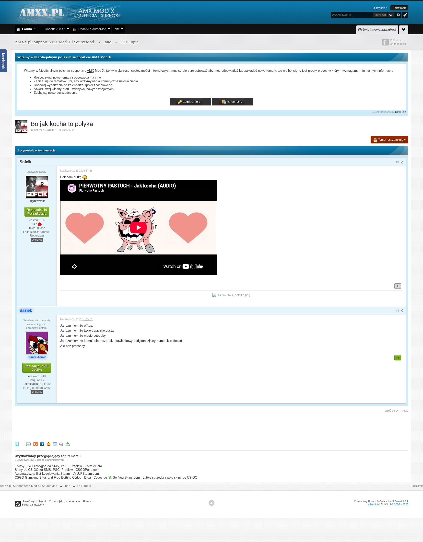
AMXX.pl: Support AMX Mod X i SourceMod (28, 486)
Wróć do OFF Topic (396, 410)
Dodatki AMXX (54, 29)
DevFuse (400, 111)
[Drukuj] (61, 444)
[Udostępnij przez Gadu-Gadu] (48, 444)
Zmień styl (29, 501)
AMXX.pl (386, 504)
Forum (26, 29)
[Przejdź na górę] (211, 503)
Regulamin (417, 485)
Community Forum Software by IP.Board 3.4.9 (381, 501)
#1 (398, 162)
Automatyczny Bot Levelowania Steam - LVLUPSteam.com (57, 473)
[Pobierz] (68, 444)
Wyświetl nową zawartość (377, 29)
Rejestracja (399, 7)
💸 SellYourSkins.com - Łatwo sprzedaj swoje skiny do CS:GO (152, 477)
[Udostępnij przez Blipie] (35, 444)
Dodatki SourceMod (91, 29)
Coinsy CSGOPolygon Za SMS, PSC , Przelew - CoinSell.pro (58, 466)
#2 (398, 310)
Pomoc (87, 501)
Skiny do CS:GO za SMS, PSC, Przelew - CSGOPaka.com (57, 470)
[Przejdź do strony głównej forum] (69, 12)
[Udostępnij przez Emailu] (55, 444)
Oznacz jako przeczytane (64, 501)
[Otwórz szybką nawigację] (403, 29)
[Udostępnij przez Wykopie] (28, 444)
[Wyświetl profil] (36, 186)
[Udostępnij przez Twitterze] (17, 444)
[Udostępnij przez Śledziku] (42, 444)
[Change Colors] (404, 14)
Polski (42, 501)
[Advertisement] (104, 426)
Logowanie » (380, 7)
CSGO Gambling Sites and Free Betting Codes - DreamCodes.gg (61, 477)
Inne (117, 29)
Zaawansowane (398, 15)
